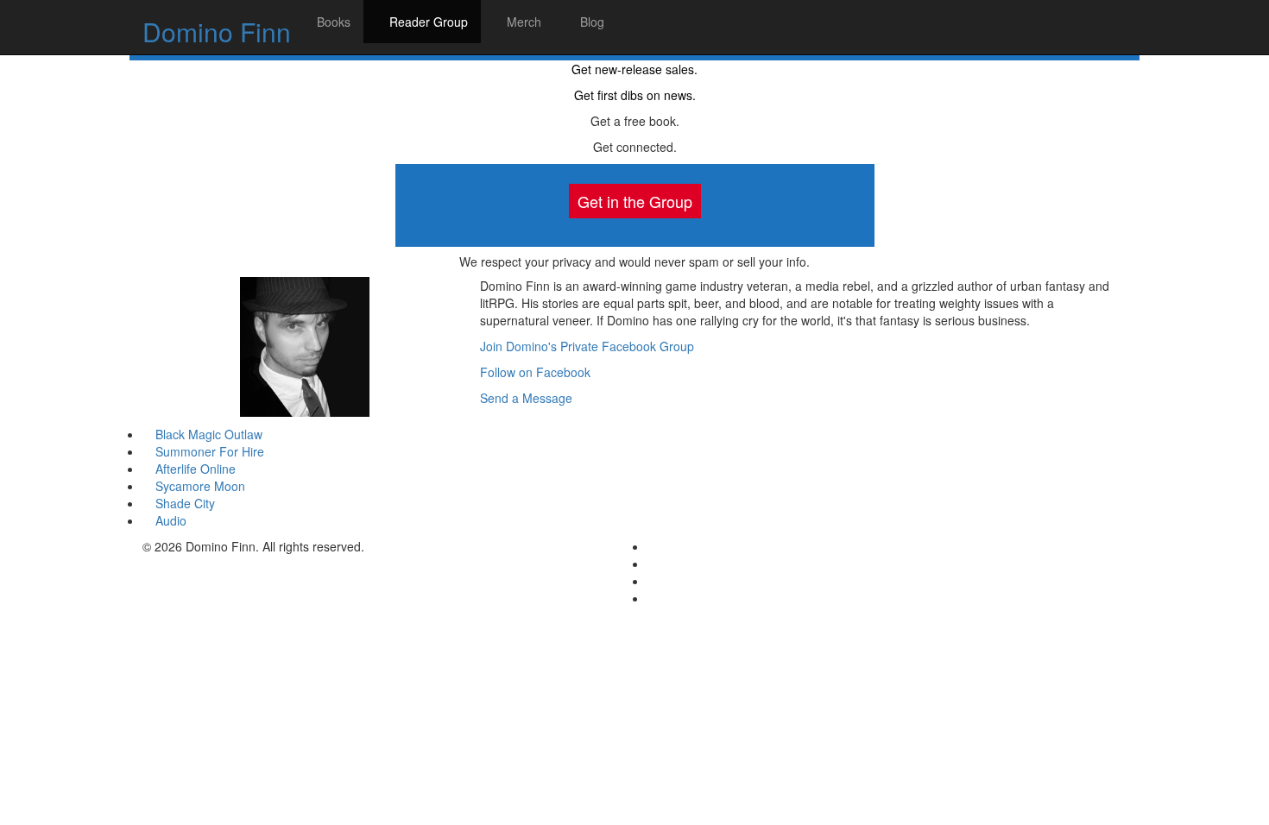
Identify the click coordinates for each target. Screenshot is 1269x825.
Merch (522, 21)
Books (331, 21)
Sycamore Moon (198, 485)
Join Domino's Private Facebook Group (587, 346)
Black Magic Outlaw (207, 434)
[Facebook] (652, 563)
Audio (169, 520)
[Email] (652, 546)
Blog (590, 21)
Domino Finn (216, 31)
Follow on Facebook (535, 372)
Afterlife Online (194, 468)
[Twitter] (652, 580)
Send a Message (526, 397)
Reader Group (427, 21)
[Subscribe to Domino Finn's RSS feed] (652, 598)
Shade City (183, 503)
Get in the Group (635, 201)
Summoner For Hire (208, 451)
